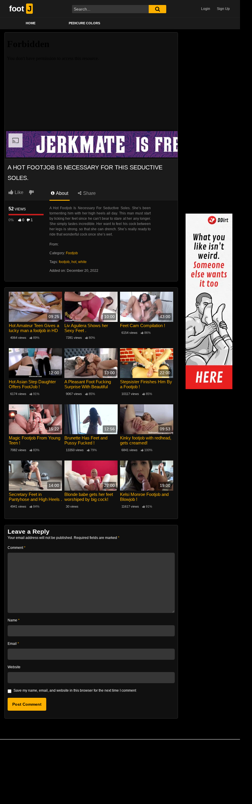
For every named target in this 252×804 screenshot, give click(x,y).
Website (14, 667)
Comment (16, 548)
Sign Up (223, 9)
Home (30, 23)
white (82, 262)
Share (89, 193)
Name (14, 620)
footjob (64, 262)
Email (13, 644)
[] (157, 9)
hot (73, 262)
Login (205, 9)
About (61, 193)
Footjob (72, 253)
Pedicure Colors (84, 23)
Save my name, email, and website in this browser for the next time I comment (74, 690)
